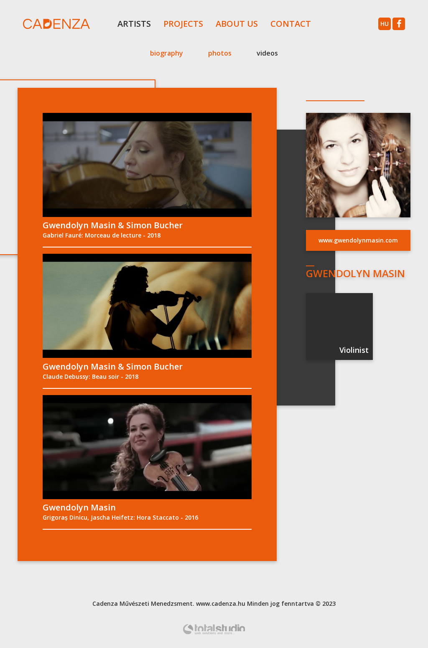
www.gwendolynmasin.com (358, 240)
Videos (267, 53)
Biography (166, 53)
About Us (237, 23)
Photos (220, 53)
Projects (183, 23)
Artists (134, 23)
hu (384, 24)
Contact (290, 23)
